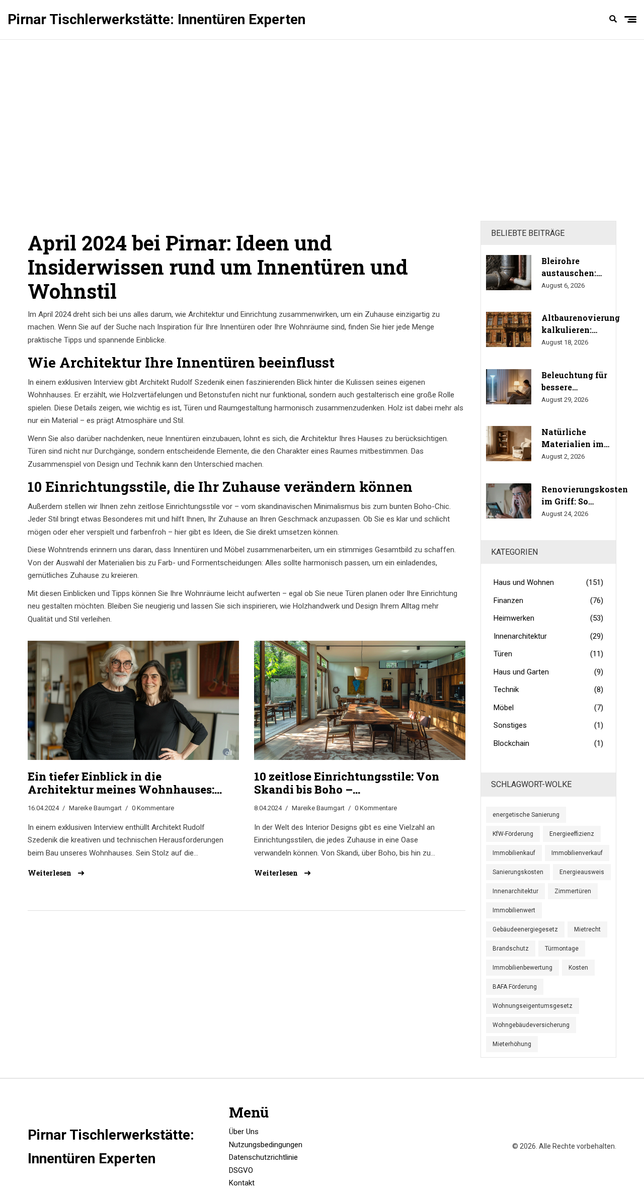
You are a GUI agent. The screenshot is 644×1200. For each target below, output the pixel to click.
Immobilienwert (514, 910)
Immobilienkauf (514, 852)
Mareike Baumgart (95, 808)
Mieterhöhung (512, 1044)
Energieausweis (581, 872)
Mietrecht (587, 929)
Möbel (548, 707)
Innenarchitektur (548, 636)
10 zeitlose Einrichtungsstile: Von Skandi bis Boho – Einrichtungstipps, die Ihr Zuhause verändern (351, 783)
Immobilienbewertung (522, 967)
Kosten (578, 967)
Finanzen (548, 600)
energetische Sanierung (526, 814)
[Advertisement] (322, 130)
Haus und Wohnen (548, 582)
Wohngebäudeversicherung (531, 1024)
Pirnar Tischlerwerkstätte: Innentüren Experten (156, 19)
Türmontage (562, 948)
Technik (548, 689)
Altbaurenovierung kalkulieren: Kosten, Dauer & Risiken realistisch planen (580, 324)
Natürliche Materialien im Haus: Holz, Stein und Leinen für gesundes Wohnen (572, 438)
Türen (548, 653)
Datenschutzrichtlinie (263, 1157)
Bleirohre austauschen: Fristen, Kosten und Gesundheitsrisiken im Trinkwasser (582, 267)
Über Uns (244, 1131)
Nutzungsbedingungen (265, 1144)
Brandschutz (511, 948)
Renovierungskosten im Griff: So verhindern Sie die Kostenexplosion (584, 495)
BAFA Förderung (515, 986)
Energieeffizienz (571, 833)
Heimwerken (548, 618)
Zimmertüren (572, 891)
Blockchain (548, 743)
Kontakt (242, 1182)
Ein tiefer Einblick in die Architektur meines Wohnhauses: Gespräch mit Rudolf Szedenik (121, 783)
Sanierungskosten (518, 872)
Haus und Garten (548, 671)
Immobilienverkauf (577, 852)
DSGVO (241, 1170)
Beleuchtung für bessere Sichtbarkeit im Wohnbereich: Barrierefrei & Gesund (574, 381)
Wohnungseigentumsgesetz (533, 1005)
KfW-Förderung (513, 833)
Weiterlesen (50, 873)
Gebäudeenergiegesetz (525, 929)
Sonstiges (548, 725)
